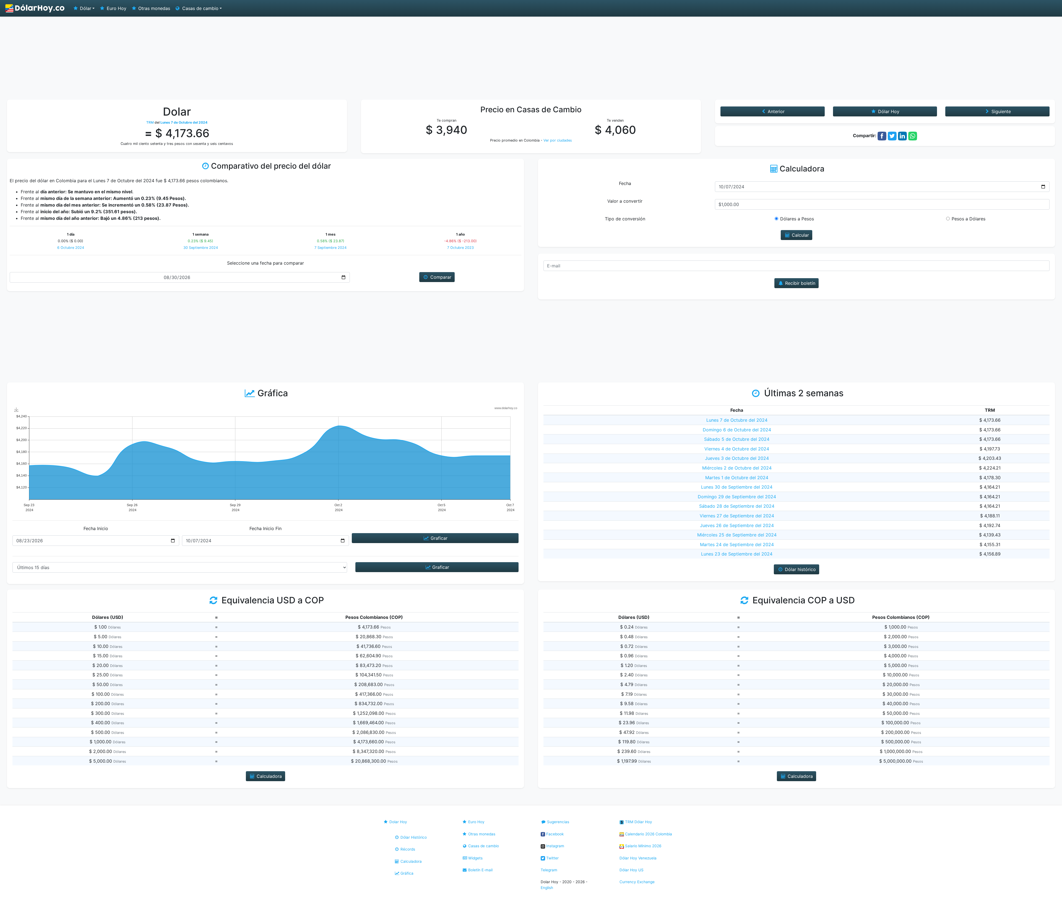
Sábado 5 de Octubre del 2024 (736, 439)
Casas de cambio (483, 846)
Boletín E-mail (480, 870)
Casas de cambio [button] (199, 8)
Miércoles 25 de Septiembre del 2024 (737, 535)
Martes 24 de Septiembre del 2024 (737, 544)
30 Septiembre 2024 (200, 248)
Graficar (438, 538)
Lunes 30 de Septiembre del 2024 (736, 487)
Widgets (475, 858)
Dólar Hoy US (632, 870)
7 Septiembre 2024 (330, 248)
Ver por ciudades (557, 140)
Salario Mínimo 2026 (642, 846)
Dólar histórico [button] (800, 569)
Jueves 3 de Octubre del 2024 (737, 458)
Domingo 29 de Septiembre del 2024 (737, 496)
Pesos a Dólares (968, 218)
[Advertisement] (531, 58)
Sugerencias (557, 822)
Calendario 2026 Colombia (648, 834)
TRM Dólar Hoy (638, 822)
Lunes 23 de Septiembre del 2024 (736, 554)
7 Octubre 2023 (460, 248)
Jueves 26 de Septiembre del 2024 (737, 525)
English (547, 887)
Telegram (549, 870)
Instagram (554, 846)
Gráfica (406, 873)
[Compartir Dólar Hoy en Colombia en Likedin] (902, 135)
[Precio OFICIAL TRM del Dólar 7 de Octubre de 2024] (35, 8)
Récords (407, 849)
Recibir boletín (799, 283)
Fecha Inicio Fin (265, 528)
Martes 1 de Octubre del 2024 (736, 477)
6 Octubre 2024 (70, 248)
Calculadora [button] (268, 776)
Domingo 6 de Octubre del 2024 (737, 429)
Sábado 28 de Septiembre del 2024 (736, 506)
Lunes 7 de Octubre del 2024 (736, 420)
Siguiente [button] (1000, 111)
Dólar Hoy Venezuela (638, 858)
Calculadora (410, 861)
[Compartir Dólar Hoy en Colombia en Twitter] (892, 135)
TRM (150, 122)
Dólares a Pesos (797, 218)
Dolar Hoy (397, 822)
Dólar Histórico (413, 837)
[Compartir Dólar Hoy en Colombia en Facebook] (882, 135)
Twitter (552, 858)
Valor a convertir (624, 201)
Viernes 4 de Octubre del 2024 (736, 449)
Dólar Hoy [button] (888, 111)
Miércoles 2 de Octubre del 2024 (737, 468)
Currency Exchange (637, 882)
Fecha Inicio (96, 528)
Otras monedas (153, 8)
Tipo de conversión (625, 218)
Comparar (440, 277)
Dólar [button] (85, 8)
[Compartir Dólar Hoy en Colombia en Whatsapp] (912, 135)
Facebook (554, 834)
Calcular (799, 235)
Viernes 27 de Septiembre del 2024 (737, 515)
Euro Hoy (115, 8)
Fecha (625, 183)
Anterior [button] (775, 111)
